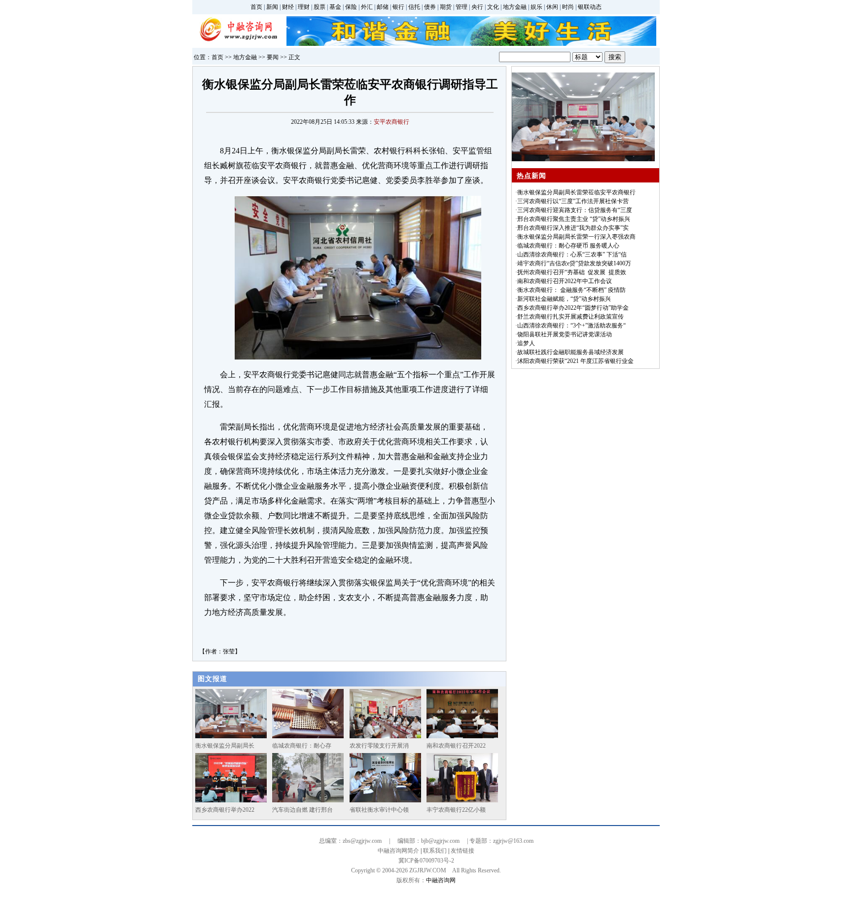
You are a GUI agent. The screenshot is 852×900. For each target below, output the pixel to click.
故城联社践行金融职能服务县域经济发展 (570, 352)
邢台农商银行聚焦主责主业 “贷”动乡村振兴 (573, 219)
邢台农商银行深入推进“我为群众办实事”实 (573, 227)
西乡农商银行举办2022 (224, 809)
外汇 (367, 6)
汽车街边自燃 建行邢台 (302, 809)
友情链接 (462, 850)
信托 (414, 6)
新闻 (272, 6)
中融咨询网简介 (398, 850)
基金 (335, 6)
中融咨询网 (441, 880)
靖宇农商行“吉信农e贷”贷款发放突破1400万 (574, 263)
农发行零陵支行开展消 (379, 745)
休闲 (552, 6)
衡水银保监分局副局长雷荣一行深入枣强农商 (576, 236)
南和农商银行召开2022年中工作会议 (564, 281)
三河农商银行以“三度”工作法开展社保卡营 (573, 201)
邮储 (383, 6)
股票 (319, 6)
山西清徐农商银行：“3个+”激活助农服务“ (571, 325)
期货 (446, 6)
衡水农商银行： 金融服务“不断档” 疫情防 (571, 290)
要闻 (273, 57)
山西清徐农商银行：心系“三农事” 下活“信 (572, 254)
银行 (398, 6)
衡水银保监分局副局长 (224, 745)
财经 (288, 6)
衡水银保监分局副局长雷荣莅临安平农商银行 (576, 192)
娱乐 (536, 6)
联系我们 (435, 850)
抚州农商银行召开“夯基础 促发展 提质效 (571, 272)
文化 (493, 6)
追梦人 (526, 343)
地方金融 (515, 6)
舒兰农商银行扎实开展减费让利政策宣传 (570, 316)
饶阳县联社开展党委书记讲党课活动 (564, 334)
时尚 (568, 6)
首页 (256, 6)
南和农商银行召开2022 (456, 745)
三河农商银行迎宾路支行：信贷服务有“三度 (574, 210)
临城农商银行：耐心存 (301, 745)
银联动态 (590, 6)
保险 (351, 6)
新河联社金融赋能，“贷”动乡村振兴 (564, 298)
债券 (430, 6)
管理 (461, 6)
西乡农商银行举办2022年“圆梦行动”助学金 (573, 307)
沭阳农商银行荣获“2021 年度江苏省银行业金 (575, 361)
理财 (304, 6)
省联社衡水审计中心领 (379, 809)
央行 (477, 6)
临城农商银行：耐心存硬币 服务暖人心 (568, 245)
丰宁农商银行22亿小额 (456, 809)
